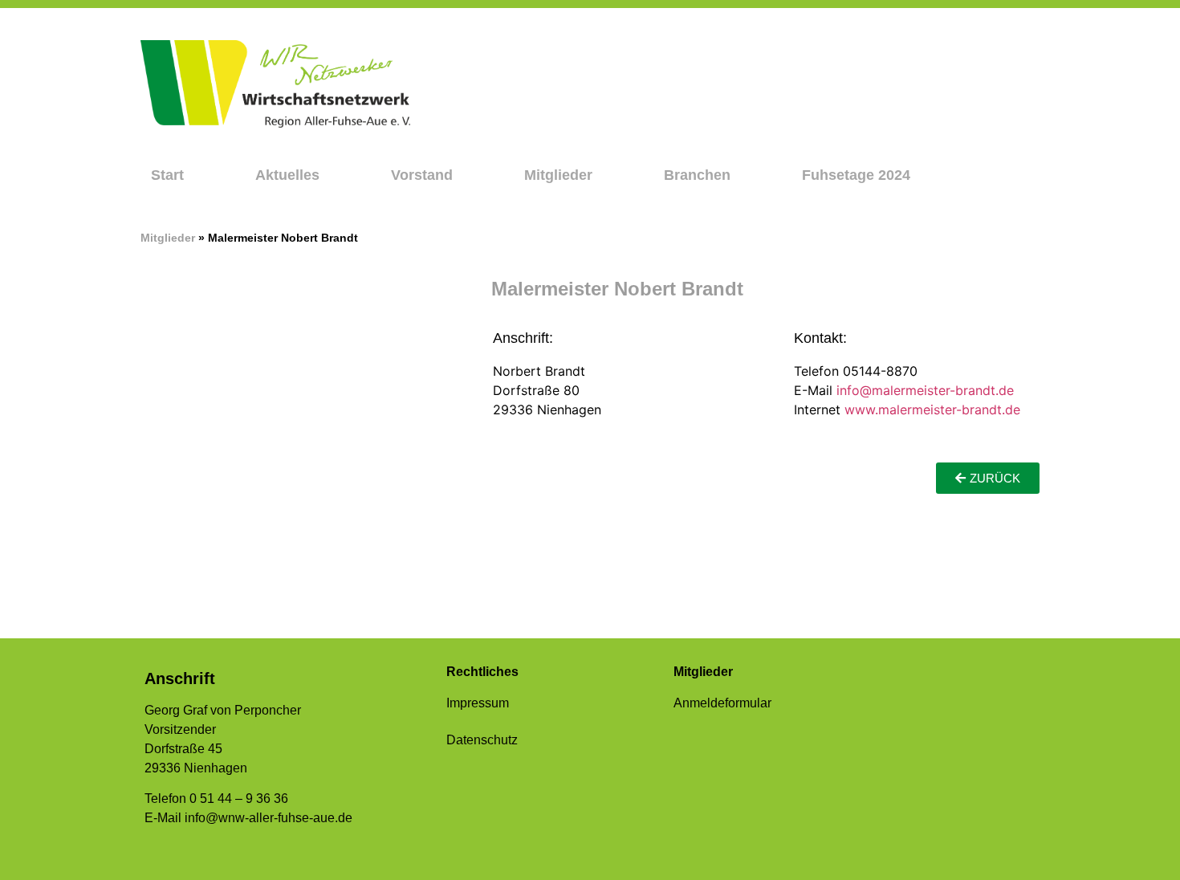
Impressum (477, 703)
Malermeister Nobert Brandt (617, 288)
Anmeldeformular (722, 703)
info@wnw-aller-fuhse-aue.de (268, 818)
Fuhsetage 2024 (856, 175)
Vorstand (422, 175)
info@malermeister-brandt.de (925, 390)
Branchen (697, 175)
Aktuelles (287, 175)
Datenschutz (482, 740)
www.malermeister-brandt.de (932, 409)
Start (167, 175)
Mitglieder (558, 175)
